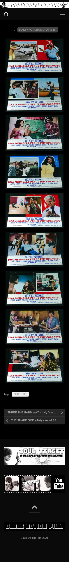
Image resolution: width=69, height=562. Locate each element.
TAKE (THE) (20, 394)
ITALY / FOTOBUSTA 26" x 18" (37, 29)
